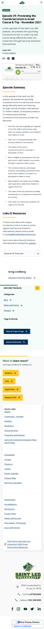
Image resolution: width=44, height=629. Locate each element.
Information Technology (15, 523)
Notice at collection (22, 626)
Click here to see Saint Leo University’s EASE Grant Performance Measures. (18, 544)
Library (7, 469)
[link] (16, 342)
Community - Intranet (13, 416)
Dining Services (11, 430)
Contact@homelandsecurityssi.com (20, 234)
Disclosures (9, 509)
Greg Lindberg (10, 53)
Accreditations (10, 504)
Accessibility (9, 455)
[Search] (41, 2)
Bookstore (9, 426)
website (32, 243)
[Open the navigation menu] (2, 2)
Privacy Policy (10, 513)
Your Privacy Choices (30, 622)
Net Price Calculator (13, 483)
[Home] (22, 2)
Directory (8, 464)
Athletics (8, 421)
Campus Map (10, 478)
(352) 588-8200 (34, 600)
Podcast (6, 10)
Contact (7, 459)
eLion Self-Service (12, 527)
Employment (9, 499)
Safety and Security (12, 518)
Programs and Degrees (14, 435)
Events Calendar (11, 473)
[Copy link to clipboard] (3, 58)
